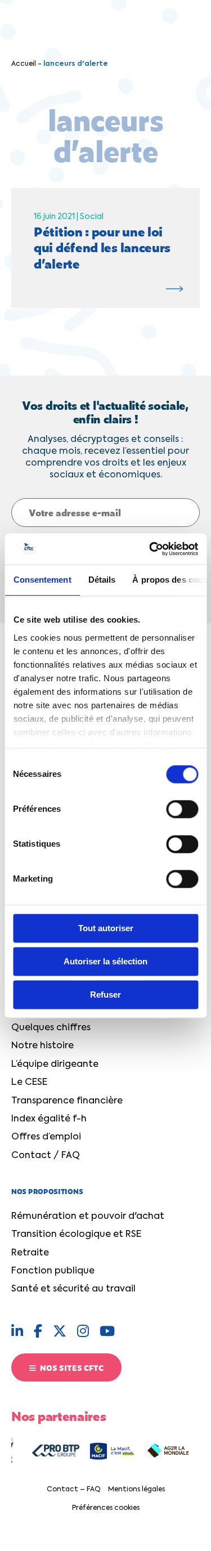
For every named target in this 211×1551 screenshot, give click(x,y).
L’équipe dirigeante (54, 1064)
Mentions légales (136, 1489)
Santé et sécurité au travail (73, 1289)
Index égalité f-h (49, 1119)
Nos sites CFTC (71, 1367)
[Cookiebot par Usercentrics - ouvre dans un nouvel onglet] (150, 549)
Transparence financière (67, 1101)
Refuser (105, 994)
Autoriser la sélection (105, 961)
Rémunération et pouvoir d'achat (87, 1216)
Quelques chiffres (51, 1027)
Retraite (30, 1253)
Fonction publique (53, 1271)
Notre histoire (42, 1046)
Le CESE (29, 1082)
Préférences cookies (106, 1508)
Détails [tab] (101, 579)
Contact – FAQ (74, 1489)
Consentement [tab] (42, 579)
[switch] (182, 809)
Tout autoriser (105, 928)
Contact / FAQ (45, 1155)
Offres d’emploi (46, 1137)
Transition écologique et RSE (76, 1234)
